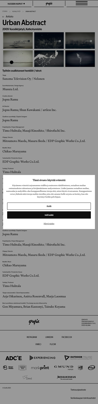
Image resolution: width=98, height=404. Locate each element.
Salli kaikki (49, 215)
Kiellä (49, 206)
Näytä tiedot (49, 223)
